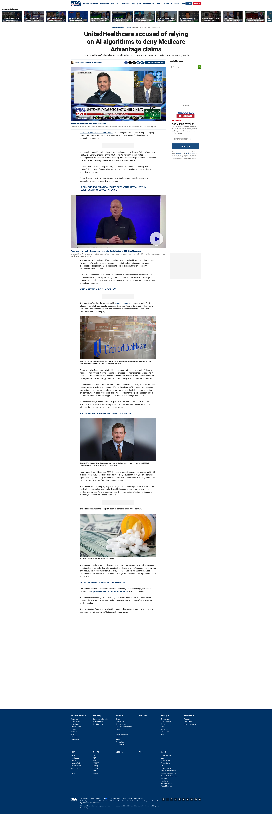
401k (72, 734)
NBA (94, 758)
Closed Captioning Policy (169, 773)
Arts (162, 734)
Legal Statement (95, 803)
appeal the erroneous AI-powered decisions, (109, 591)
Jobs (162, 758)
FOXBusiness (97, 62)
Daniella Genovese (84, 62)
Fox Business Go (166, 783)
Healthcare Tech (76, 766)
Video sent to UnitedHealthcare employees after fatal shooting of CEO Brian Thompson (106, 251)
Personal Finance (90, 4)
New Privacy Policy (96, 798)
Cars (162, 727)
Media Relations (166, 768)
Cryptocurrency (121, 724)
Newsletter (191, 799)
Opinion (119, 752)
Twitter (130, 62)
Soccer (95, 768)
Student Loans (75, 721)
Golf (94, 771)
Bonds (118, 729)
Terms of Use (190, 153)
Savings (73, 729)
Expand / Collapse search (183, 3)
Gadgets (73, 760)
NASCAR (96, 763)
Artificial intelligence (121, 27)
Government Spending (100, 719)
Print (138, 62)
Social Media (75, 758)
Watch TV (197, 3)
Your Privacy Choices (114, 798)
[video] (118, 221)
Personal (187, 719)
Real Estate (148, 4)
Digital (73, 755)
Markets (114, 4)
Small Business (98, 724)
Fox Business (76, 3)
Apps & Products (166, 786)
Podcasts (175, 4)
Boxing (95, 766)
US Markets (120, 721)
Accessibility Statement (169, 776)
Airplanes (164, 729)
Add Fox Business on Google (155, 62)
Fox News (164, 778)
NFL (94, 755)
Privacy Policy (179, 153)
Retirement (74, 737)
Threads (134, 62)
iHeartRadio (199, 799)
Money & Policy (98, 721)
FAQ (162, 766)
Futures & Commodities (124, 727)
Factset (134, 801)
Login (189, 3)
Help (124, 798)
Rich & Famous (166, 721)
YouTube (175, 799)
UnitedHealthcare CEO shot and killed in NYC (88, 124)
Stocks (118, 719)
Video (166, 4)
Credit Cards (75, 724)
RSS (187, 799)
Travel (163, 724)
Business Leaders (122, 734)
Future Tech (75, 768)
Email (142, 62)
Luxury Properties (190, 724)
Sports (96, 752)
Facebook (126, 62)
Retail (118, 739)
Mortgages (74, 719)
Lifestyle (136, 4)
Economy (104, 4)
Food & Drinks (165, 732)
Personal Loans (76, 727)
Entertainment (166, 719)
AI (71, 771)
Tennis (95, 773)
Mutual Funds (120, 744)
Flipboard (179, 799)
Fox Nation (164, 781)
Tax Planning (75, 739)
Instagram (171, 799)
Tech (158, 4)
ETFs (117, 732)
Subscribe (185, 146)
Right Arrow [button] (268, 16)
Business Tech (75, 763)
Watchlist (126, 4)
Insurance (74, 732)
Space (73, 773)
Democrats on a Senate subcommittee (96, 132)
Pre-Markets (120, 742)
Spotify (195, 799)
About (163, 752)
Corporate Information (168, 771)
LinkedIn (183, 799)
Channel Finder (166, 755)
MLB (94, 760)
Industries (119, 737)
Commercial (188, 721)
